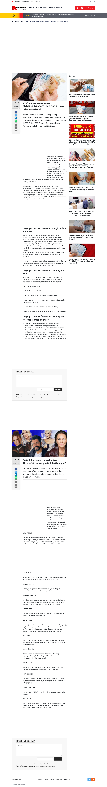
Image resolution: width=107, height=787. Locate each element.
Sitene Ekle (37, 1)
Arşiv (32, 1)
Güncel (31, 8)
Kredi (45, 8)
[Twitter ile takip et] (89, 779)
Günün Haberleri (25, 1)
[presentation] (17, 16)
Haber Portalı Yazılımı (19, 784)
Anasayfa (40, 779)
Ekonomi (52, 8)
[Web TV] (91, 1)
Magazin (39, 8)
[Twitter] (16, 115)
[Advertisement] (53, 36)
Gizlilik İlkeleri (59, 779)
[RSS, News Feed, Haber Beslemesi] (93, 779)
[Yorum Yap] (16, 129)
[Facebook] (16, 112)
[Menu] (77, 8)
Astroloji (59, 8)
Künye (46, 779)
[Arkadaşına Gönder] (16, 124)
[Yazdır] (16, 126)
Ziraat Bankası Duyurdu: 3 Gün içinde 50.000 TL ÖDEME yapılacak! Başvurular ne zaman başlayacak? (53, 15)
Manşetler (17, 1)
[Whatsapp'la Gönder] (16, 121)
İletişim (52, 779)
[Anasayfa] (12, 1)
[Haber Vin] (19, 8)
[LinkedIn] (16, 118)
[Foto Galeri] (94, 1)
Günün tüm (90, 15)
